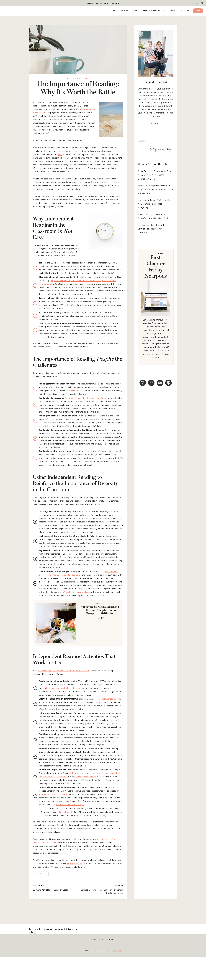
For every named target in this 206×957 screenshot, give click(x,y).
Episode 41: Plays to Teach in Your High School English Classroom (102, 889)
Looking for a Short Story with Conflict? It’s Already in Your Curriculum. (151, 229)
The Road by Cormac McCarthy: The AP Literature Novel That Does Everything (154, 204)
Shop (198, 11)
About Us (124, 11)
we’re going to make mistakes (75, 592)
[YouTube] (202, 3)
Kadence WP (117, 951)
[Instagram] (197, 3)
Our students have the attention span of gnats (86, 398)
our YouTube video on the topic (70, 804)
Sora (60, 154)
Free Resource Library (153, 11)
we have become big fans (84, 776)
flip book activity (66, 812)
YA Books (173, 11)
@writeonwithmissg (77, 773)
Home (113, 11)
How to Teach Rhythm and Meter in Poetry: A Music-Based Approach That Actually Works (155, 189)
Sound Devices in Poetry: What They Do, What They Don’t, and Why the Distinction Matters (154, 175)
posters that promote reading (106, 698)
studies (77, 390)
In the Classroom (81, 78)
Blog (69, 78)
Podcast (185, 11)
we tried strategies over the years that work (63, 670)
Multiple (70, 390)
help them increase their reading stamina (65, 688)
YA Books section (74, 863)
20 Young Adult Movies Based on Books (50, 887)
